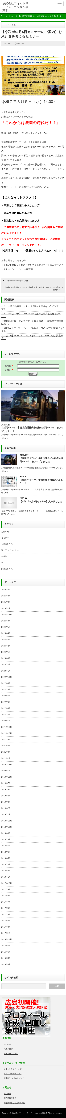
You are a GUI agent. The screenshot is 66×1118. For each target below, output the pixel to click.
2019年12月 (6, 777)
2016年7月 (6, 946)
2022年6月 (6, 702)
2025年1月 (6, 608)
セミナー (12, 16)
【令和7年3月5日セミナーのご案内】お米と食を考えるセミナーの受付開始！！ (32, 288)
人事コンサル (7, 544)
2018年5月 (6, 858)
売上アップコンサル (10, 550)
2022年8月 (6, 689)
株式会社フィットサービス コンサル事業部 (29, 1113)
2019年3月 (6, 802)
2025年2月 (6, 602)
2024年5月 (6, 627)
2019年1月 (6, 814)
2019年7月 (6, 783)
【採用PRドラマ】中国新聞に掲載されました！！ (41, 481)
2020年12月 (6, 764)
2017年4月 (6, 921)
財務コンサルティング (12, 1073)
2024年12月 (6, 614)
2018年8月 (6, 839)
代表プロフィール (11, 1054)
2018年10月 (6, 827)
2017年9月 (6, 889)
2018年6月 (6, 852)
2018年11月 (6, 821)
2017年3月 (6, 927)
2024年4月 (6, 633)
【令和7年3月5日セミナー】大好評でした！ (42, 501)
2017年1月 (6, 933)
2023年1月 (6, 671)
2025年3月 (6, 596)
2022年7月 (6, 696)
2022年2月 (6, 714)
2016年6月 (6, 952)
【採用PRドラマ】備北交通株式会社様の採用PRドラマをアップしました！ (41, 460)
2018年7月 (6, 846)
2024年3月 (6, 640)
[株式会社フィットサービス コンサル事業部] (15, 7)
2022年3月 (6, 708)
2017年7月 (6, 902)
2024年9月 (6, 621)
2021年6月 (6, 739)
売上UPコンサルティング (14, 1078)
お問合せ (7, 1094)
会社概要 (7, 1044)
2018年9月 (6, 833)
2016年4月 (6, 964)
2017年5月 (6, 914)
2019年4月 (6, 796)
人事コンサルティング (12, 1069)
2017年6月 (6, 908)
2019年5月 (6, 789)
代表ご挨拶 (8, 1049)
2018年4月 (6, 864)
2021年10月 (6, 733)
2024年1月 (6, 652)
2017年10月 (6, 883)
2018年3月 (6, 871)
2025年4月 (6, 589)
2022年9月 (6, 683)
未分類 (4, 556)
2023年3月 (6, 658)
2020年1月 (6, 771)
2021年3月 (6, 752)
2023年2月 (6, 664)
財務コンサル (7, 569)
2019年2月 (6, 808)
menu (60, 4)
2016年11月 (6, 939)
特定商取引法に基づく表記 (14, 1103)
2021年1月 (6, 758)
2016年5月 (6, 958)
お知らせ (5, 531)
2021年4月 (6, 746)
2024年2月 (6, 646)
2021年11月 (6, 727)
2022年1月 (6, 721)
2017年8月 (6, 896)
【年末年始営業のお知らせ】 (17, 281)
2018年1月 (6, 877)
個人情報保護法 (10, 1098)
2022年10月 (6, 677)
